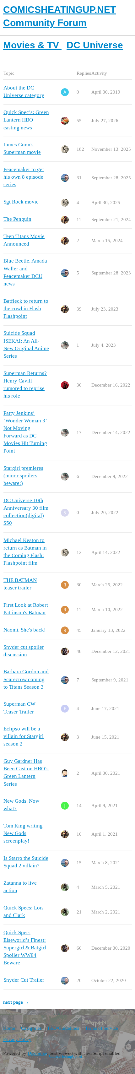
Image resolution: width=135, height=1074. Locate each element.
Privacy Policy (17, 1039)
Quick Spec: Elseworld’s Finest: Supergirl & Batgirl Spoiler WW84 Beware (24, 948)
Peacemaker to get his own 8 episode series (23, 176)
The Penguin (17, 219)
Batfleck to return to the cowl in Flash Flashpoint (25, 308)
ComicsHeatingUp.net (65, 1056)
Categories (31, 1028)
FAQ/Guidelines (63, 1028)
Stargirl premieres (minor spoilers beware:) (23, 475)
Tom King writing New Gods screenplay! (23, 833)
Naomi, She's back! (24, 630)
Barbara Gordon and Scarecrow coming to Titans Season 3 (26, 679)
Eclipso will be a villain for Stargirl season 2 (23, 736)
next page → (16, 1002)
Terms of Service (101, 1028)
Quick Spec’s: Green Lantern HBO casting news (26, 119)
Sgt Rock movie (21, 202)
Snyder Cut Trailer (23, 980)
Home (9, 1028)
